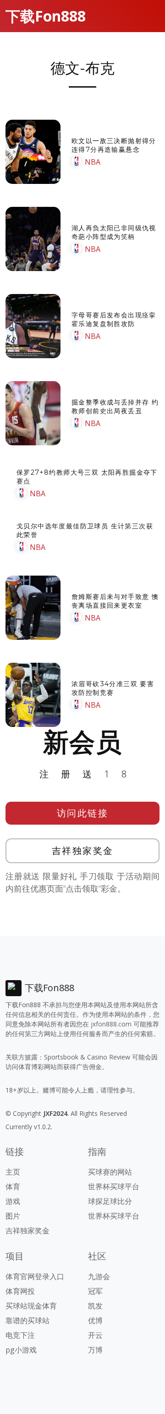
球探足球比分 (110, 1201)
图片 (13, 1216)
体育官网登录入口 (35, 1276)
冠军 (95, 1291)
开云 (95, 1335)
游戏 (13, 1201)
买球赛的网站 (110, 1172)
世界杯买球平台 (113, 1186)
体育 (13, 1186)
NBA (92, 162)
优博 (95, 1320)
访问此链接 (83, 813)
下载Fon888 (46, 16)
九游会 (99, 1276)
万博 (95, 1350)
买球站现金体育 (31, 1306)
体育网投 (20, 1291)
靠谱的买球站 (28, 1320)
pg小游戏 (21, 1350)
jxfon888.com (111, 1024)
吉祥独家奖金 (83, 850)
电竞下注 (20, 1335)
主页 (13, 1172)
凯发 (95, 1306)
